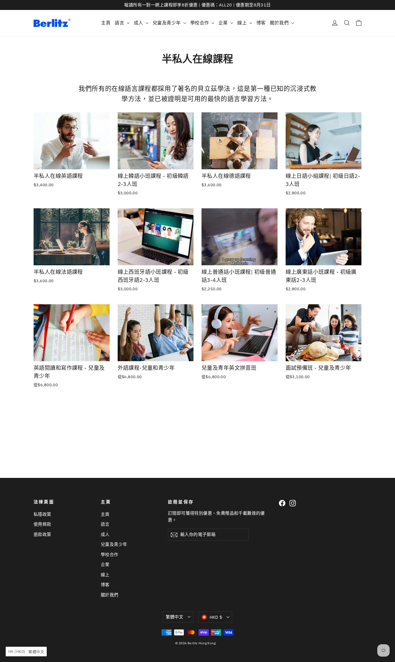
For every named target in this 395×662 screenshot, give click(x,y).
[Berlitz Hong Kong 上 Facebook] (282, 503)
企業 (223, 23)
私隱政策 (42, 514)
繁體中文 (175, 617)
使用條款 (42, 524)
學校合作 (200, 23)
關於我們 (280, 23)
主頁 (105, 23)
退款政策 (42, 534)
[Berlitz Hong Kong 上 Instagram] (292, 503)
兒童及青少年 (167, 23)
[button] (26, 651)
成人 (139, 23)
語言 (120, 23)
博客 (261, 23)
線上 (242, 23)
